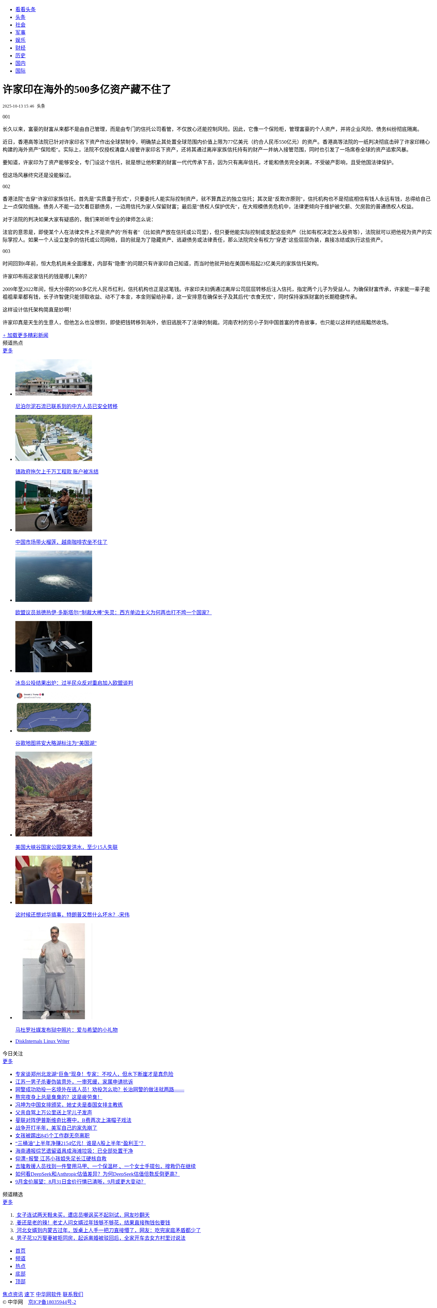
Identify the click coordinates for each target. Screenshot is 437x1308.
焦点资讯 (13, 1294)
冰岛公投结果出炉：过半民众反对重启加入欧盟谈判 (74, 683)
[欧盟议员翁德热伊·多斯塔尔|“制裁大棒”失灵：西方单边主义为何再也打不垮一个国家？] (53, 600)
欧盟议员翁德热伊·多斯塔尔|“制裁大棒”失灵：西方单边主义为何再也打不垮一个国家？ (113, 612)
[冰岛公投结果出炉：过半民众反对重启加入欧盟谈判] (53, 670)
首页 (20, 1251)
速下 (29, 1294)
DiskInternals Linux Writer (42, 1041)
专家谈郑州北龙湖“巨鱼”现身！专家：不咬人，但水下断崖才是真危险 (94, 1074)
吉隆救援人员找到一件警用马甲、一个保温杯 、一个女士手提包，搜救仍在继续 (105, 1166)
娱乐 (20, 40)
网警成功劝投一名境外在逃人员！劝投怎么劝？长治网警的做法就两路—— (99, 1089)
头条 (20, 17)
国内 (20, 63)
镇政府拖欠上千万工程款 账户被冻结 (57, 471)
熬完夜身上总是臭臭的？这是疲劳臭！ (58, 1097)
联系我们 (73, 1294)
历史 (20, 55)
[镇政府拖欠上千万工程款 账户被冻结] (53, 459)
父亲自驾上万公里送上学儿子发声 (53, 1112)
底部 (20, 1274)
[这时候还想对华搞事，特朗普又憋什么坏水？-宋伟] (53, 902)
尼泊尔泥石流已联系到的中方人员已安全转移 (66, 406)
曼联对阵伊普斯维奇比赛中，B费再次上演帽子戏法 (73, 1120)
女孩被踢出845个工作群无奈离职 (52, 1135)
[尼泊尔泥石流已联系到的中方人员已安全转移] (53, 394)
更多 (8, 350)
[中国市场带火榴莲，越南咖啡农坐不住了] (53, 529)
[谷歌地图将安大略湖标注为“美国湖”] (53, 730)
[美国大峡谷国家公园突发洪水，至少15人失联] (53, 834)
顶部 (20, 1281)
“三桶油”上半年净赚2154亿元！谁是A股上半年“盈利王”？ (80, 1143)
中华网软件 (48, 1294)
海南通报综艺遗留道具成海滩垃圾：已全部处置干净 (74, 1151)
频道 (20, 1258)
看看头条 (25, 9)
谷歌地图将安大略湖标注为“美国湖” (56, 743)
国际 (20, 71)
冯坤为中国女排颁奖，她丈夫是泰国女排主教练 (69, 1105)
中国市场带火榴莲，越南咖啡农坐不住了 (61, 542)
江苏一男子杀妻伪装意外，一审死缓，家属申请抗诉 (74, 1082)
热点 (20, 1266)
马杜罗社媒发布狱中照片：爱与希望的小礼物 (66, 1030)
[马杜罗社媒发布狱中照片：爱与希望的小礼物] (53, 1017)
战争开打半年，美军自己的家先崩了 (56, 1128)
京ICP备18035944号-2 (52, 1302)
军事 (20, 32)
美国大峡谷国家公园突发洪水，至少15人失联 (66, 847)
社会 (20, 25)
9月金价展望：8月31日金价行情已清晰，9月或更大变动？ (80, 1181)
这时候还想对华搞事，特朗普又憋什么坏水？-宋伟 (72, 914)
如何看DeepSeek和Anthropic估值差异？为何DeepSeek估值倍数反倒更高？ (97, 1174)
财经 (20, 48)
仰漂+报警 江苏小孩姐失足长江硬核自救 (61, 1158)
